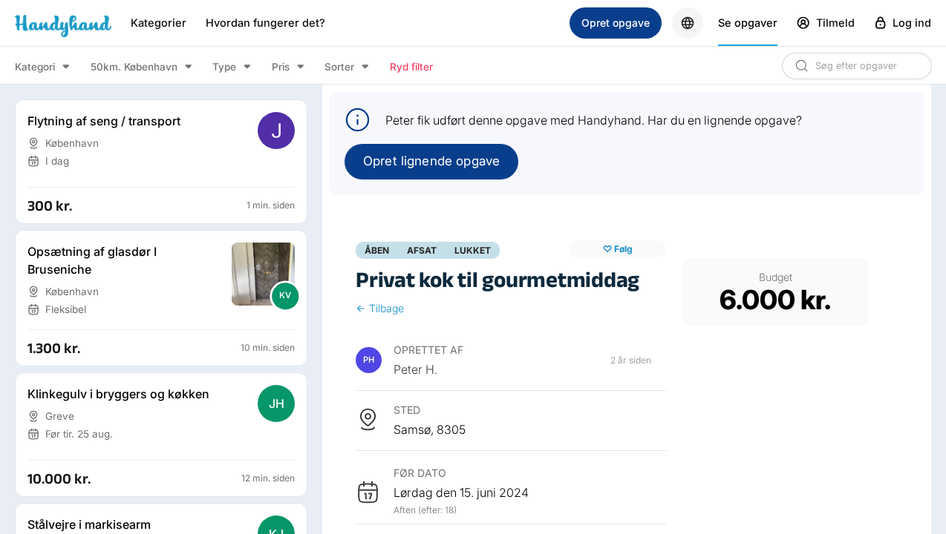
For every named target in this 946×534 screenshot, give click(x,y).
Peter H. (415, 369)
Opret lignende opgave (431, 161)
